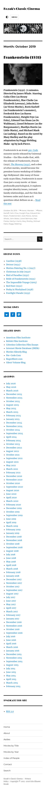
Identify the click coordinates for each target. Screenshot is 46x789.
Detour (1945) (13, 264)
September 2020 (14, 487)
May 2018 (11, 561)
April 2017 (11, 608)
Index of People (12, 758)
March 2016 (12, 647)
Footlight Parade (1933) (18, 293)
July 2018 (10, 554)
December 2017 (13, 579)
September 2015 (14, 661)
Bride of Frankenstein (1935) (20, 279)
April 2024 (11, 437)
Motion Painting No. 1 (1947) (20, 268)
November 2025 (14, 397)
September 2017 (14, 590)
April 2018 (11, 565)
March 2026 (12, 390)
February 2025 (13, 415)
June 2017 (11, 601)
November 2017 (14, 583)
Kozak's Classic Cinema (22, 9)
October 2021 (12, 454)
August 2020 (12, 490)
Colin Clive (14, 213)
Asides (7, 739)
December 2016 (14, 622)
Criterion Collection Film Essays (22, 344)
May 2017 (11, 604)
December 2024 (14, 422)
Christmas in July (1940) (18, 271)
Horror (23, 210)
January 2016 (12, 650)
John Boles (14, 218)
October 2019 (13, 511)
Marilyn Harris (15, 221)
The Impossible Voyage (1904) (21, 282)
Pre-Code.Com (13, 355)
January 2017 (12, 618)
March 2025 (12, 412)
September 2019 (14, 515)
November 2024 (14, 426)
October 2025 (13, 401)
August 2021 (12, 462)
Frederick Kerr (15, 216)
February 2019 (13, 529)
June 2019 (11, 519)
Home (7, 727)
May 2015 (11, 675)
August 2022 (12, 451)
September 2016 (14, 633)
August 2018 (12, 551)
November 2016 (14, 625)
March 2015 (12, 682)
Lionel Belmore (26, 218)
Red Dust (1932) (14, 286)
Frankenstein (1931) (22, 57)
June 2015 (11, 672)
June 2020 (11, 494)
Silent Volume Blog (16, 362)
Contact (8, 764)
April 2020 (11, 497)
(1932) (20, 164)
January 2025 (13, 419)
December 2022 (14, 447)
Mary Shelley (27, 221)
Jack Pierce (26, 216)
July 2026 (11, 383)
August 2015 (12, 665)
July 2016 (10, 636)
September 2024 (14, 433)
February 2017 (13, 615)
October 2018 (12, 544)
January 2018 (12, 576)
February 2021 (13, 472)
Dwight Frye (24, 213)
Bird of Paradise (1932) (17, 275)
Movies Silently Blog (16, 352)
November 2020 (14, 479)
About (7, 733)
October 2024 (13, 430)
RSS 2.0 (10, 711)
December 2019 (14, 508)
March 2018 (12, 568)
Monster (30, 210)
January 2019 (12, 533)
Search (7, 770)
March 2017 (12, 611)
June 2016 (11, 640)
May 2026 (11, 387)
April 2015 (11, 679)
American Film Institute (18, 337)
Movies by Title (11, 745)
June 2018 (11, 558)
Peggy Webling (15, 224)
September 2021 (14, 458)
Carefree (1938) (14, 261)
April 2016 (11, 643)
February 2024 (13, 440)
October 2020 (13, 483)
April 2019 (11, 522)
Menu (14, 17)
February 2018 (13, 572)
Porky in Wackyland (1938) (19, 289)
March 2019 (12, 526)
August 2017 (12, 593)
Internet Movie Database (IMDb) (22, 348)
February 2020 (13, 504)
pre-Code (33, 150)
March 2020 (12, 501)
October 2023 (13, 444)
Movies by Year (11, 752)
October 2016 (13, 629)
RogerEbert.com (14, 359)
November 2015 (14, 658)
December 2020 (14, 476)
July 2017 (10, 597)
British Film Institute (17, 341)
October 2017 (12, 586)
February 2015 (13, 686)
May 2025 (11, 408)
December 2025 (14, 394)
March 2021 (12, 469)
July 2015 (10, 668)
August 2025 (12, 405)
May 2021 (11, 465)
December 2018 (14, 536)
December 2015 (14, 654)
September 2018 (14, 547)
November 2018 (14, 540)
